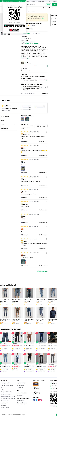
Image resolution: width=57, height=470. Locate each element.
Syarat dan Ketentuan (22, 402)
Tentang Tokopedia (31, 1)
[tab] (36, 33)
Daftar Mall (19, 395)
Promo (48, 1)
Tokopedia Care (20, 400)
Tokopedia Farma (5, 400)
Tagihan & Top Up (21, 383)
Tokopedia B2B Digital (6, 394)
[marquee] (34, 17)
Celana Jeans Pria (25, 11)
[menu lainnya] (47, 132)
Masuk (48, 4)
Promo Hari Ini (4, 403)
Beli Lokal (3, 405)
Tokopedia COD (20, 385)
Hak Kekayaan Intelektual (7, 385)
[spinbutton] (55, 18)
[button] (50, 8)
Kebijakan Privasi (21, 405)
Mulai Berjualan (41, 1)
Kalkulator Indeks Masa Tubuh (8, 398)
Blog (2, 389)
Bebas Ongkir (20, 387)
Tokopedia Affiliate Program (7, 391)
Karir (2, 387)
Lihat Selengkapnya (25, 58)
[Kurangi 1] (53, 18)
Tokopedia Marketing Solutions (8, 396)
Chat (55, 24)
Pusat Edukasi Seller (22, 393)
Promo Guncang (5, 407)
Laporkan (45, 93)
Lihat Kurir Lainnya (43, 80)
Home (1, 11)
